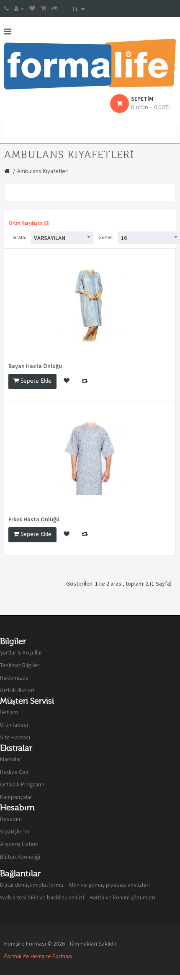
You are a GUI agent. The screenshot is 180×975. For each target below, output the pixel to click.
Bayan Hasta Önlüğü (35, 366)
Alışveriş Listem (19, 844)
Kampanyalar (16, 797)
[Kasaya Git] (54, 8)
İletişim (9, 712)
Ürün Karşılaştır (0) (29, 223)
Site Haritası (15, 737)
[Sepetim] (43, 8)
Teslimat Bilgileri (20, 665)
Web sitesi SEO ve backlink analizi (42, 897)
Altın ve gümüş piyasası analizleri (109, 884)
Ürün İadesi (14, 724)
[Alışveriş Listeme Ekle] (67, 381)
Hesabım (11, 819)
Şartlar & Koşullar (21, 652)
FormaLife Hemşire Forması (38, 956)
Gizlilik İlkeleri (17, 690)
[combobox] (62, 237)
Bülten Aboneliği (20, 856)
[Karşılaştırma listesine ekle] (85, 381)
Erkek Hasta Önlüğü (33, 519)
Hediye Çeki (15, 771)
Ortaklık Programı (22, 784)
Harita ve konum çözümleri (122, 897)
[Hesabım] (19, 8)
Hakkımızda (14, 677)
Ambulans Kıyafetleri (43, 171)
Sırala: (19, 237)
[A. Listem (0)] (32, 8)
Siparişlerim (14, 831)
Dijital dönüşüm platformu (31, 884)
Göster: (105, 237)
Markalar (10, 759)
